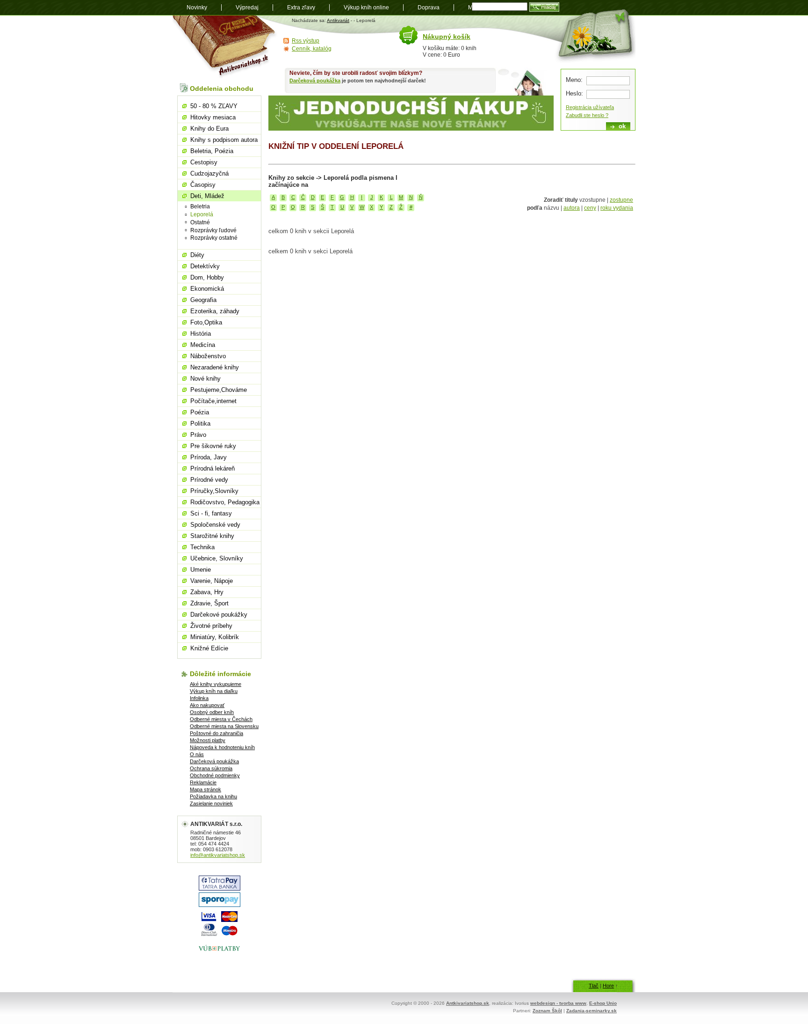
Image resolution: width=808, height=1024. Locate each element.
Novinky (197, 7)
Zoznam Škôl (547, 1010)
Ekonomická (207, 288)
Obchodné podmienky (215, 775)
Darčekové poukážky (218, 614)
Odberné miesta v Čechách (221, 719)
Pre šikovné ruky (213, 445)
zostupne (621, 200)
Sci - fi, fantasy (211, 513)
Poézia (199, 412)
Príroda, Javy (208, 457)
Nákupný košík (446, 36)
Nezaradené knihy (214, 367)
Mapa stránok (205, 789)
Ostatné (200, 222)
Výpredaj (247, 7)
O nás (197, 754)
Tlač (594, 985)
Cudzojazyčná (209, 173)
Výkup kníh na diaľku (214, 691)
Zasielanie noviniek (211, 803)
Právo (198, 434)
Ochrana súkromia (211, 768)
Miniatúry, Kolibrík (214, 637)
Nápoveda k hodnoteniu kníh (222, 747)
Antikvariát (338, 20)
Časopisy (203, 184)
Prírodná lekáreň (212, 468)
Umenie (200, 569)
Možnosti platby (207, 740)
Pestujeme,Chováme (218, 389)
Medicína (202, 344)
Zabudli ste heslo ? (587, 115)
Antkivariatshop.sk (467, 1003)
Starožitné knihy (212, 535)
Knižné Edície (209, 648)
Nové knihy (205, 378)
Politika (200, 423)
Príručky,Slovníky (214, 490)
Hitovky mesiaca (213, 117)
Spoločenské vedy (215, 524)
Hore (608, 985)
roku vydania (616, 208)
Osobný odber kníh (212, 712)
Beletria (200, 206)
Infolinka (199, 698)
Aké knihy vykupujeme (215, 684)
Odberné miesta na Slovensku (224, 726)
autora (571, 208)
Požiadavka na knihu (213, 796)
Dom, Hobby (207, 277)
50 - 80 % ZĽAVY (214, 106)
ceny (590, 208)
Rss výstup (305, 40)
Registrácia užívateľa (590, 107)
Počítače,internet (213, 401)
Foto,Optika (206, 322)
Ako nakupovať (207, 705)
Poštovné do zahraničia (216, 733)
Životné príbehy (211, 625)
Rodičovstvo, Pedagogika (225, 502)
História (200, 333)
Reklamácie (203, 782)
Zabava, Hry (207, 592)
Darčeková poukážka (314, 80)
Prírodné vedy (209, 479)
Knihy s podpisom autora (224, 139)
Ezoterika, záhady (214, 311)
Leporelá (201, 214)
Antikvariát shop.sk (225, 47)
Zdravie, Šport (209, 603)
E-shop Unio (603, 1003)
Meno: (574, 79)
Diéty (197, 254)
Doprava (429, 7)
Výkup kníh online (366, 7)
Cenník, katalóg (312, 48)
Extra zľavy (301, 7)
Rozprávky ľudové (213, 230)
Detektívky (205, 266)
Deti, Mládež (207, 195)
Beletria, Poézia (211, 151)
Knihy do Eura (209, 128)
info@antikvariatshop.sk (217, 855)
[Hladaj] (544, 7)
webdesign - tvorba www (558, 1003)
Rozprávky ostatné (214, 238)
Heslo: (574, 93)
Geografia (203, 299)
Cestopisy (203, 162)
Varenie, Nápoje (211, 580)
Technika (202, 547)
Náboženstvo (208, 356)
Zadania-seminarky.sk (591, 1010)
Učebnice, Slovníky (216, 558)
